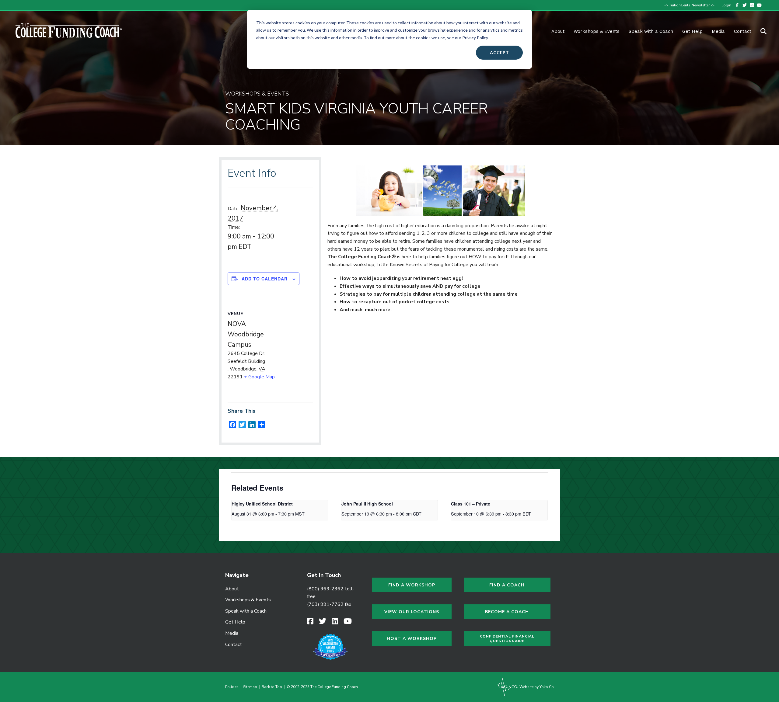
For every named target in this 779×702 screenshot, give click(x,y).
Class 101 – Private (470, 504)
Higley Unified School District (262, 504)
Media (231, 633)
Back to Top (272, 686)
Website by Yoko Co (536, 686)
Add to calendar (265, 279)
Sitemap (250, 686)
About (557, 31)
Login (726, 5)
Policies (232, 686)
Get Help (692, 31)
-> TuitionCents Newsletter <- (689, 5)
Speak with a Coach (651, 31)
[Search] (759, 31)
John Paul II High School (367, 504)
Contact (742, 31)
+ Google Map (259, 377)
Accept (499, 52)
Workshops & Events (597, 31)
